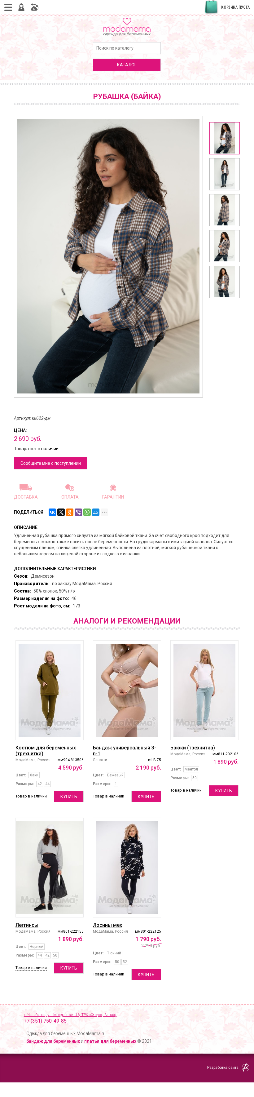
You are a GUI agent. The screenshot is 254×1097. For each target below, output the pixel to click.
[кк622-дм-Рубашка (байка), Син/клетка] (224, 138)
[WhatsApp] (87, 512)
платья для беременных (110, 1041)
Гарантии (113, 497)
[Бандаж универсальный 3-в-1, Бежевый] (127, 690)
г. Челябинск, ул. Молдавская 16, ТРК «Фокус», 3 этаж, (70, 1018)
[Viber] (78, 512)
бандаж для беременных (53, 1041)
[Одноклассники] (69, 512)
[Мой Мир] (95, 512)
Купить (68, 796)
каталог (127, 64)
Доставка (26, 497)
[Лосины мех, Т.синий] (127, 867)
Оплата (70, 497)
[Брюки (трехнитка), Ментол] (204, 690)
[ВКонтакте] (52, 512)
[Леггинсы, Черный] (49, 867)
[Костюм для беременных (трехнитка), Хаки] (49, 690)
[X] (61, 512)
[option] (224, 138)
